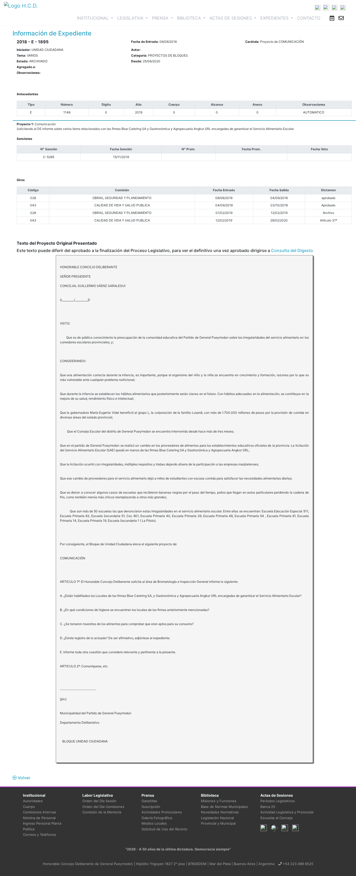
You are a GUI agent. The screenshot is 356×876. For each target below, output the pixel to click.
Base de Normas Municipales (224, 807)
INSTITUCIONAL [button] (96, 18)
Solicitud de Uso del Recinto (164, 829)
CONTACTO (308, 18)
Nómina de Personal (39, 818)
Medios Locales (154, 823)
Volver (23, 777)
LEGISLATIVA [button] (131, 18)
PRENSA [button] (161, 18)
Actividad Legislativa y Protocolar (287, 812)
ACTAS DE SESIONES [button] (231, 18)
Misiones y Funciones (218, 801)
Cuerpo (29, 807)
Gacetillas (149, 801)
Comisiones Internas (39, 812)
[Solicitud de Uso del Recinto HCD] (332, 18)
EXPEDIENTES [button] (275, 18)
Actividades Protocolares (162, 812)
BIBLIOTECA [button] (189, 18)
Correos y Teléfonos (39, 834)
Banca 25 (267, 807)
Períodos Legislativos (277, 801)
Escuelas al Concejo (276, 818)
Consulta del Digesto (292, 250)
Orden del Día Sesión (99, 801)
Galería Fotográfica (157, 818)
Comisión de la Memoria (101, 812)
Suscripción (151, 807)
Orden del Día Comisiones (103, 807)
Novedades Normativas (220, 812)
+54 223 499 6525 (297, 864)
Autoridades (33, 801)
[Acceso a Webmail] (341, 18)
